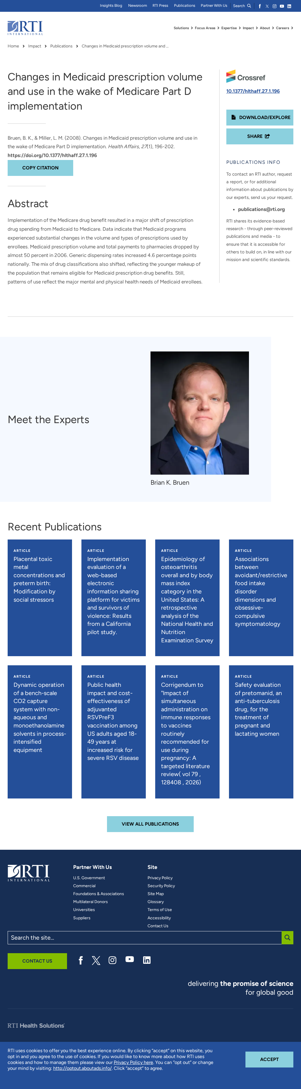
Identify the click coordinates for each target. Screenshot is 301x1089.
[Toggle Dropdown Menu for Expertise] (240, 28)
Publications (184, 5)
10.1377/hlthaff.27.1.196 (253, 91)
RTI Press (160, 5)
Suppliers (82, 918)
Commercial (84, 886)
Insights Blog (111, 5)
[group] (202, 419)
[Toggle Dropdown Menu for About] (273, 28)
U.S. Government (89, 878)
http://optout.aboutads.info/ (82, 1068)
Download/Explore (264, 117)
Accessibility (159, 918)
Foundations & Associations (98, 894)
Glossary (156, 902)
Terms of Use (160, 910)
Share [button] (254, 136)
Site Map (156, 894)
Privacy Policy (160, 878)
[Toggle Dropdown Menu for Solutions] (192, 28)
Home (13, 46)
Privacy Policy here (133, 1062)
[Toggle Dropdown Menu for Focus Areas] (218, 28)
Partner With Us (214, 5)
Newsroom (137, 5)
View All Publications (150, 824)
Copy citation (40, 168)
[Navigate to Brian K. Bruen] (199, 413)
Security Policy (161, 886)
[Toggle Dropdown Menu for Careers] (292, 28)
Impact (34, 46)
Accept (276, 1059)
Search (239, 6)
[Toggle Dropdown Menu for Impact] (257, 28)
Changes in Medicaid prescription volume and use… (126, 46)
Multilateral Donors (90, 902)
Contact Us (158, 926)
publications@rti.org (261, 209)
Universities (84, 910)
